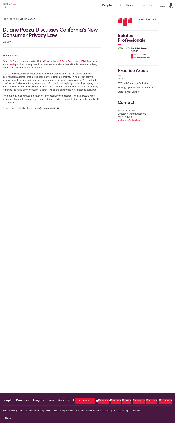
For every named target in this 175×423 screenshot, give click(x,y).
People (107, 5)
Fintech (11, 64)
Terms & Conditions (27, 411)
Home (5, 411)
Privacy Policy (43, 411)
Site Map (13, 411)
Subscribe (84, 400)
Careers (63, 400)
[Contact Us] (165, 401)
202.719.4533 (139, 55)
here (29, 108)
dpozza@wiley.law (142, 57)
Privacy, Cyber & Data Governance (62, 61)
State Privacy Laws (127, 92)
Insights (146, 5)
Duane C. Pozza (11, 61)
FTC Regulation (89, 61)
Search (163, 7)
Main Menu (80, 3)
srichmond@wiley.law (129, 120)
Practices (126, 5)
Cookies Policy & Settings (63, 411)
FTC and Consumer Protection (133, 83)
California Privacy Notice (87, 411)
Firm (51, 400)
